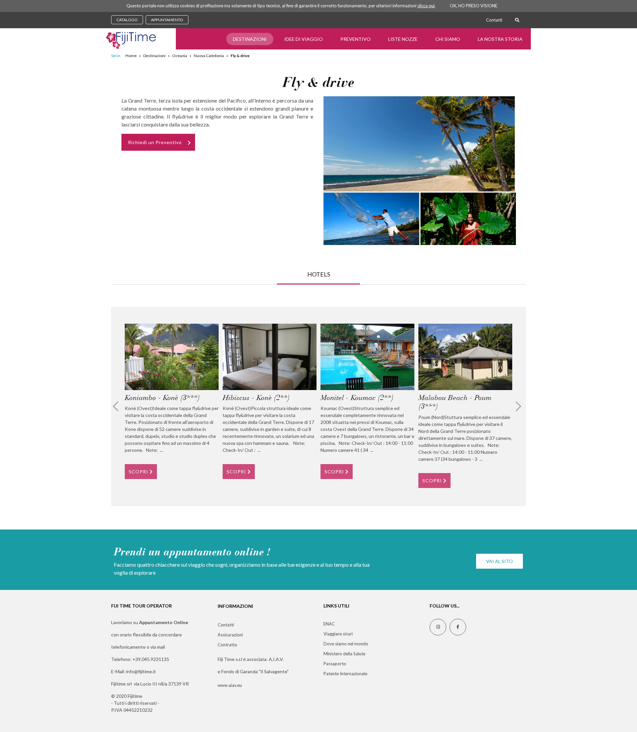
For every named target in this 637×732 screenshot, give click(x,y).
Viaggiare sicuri (338, 633)
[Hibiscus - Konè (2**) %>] (270, 357)
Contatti (494, 20)
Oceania (179, 55)
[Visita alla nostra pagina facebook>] (458, 627)
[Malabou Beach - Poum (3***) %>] (465, 357)
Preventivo (355, 39)
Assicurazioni (230, 634)
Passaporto (334, 663)
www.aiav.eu (230, 685)
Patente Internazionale (345, 673)
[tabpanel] (419, 170)
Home (131, 55)
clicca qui (426, 5)
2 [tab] (419, 249)
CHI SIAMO (447, 39)
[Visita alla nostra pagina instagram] (438, 627)
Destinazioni (250, 39)
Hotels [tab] (318, 274)
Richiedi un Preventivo (155, 142)
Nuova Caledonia (209, 55)
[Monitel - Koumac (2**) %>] (367, 357)
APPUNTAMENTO (167, 19)
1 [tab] (409, 249)
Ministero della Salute (344, 653)
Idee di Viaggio (303, 39)
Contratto (227, 644)
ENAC (329, 623)
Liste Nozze (403, 39)
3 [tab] (429, 249)
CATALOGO (127, 19)
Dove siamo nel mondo (345, 643)
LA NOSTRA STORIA (500, 39)
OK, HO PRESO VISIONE (473, 5)
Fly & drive (240, 55)
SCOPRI (139, 471)
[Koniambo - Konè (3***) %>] (172, 357)
